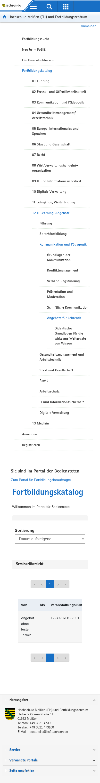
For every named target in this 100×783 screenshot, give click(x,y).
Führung (46, 223)
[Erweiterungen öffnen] (66, 6)
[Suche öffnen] (49, 6)
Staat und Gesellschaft (56, 370)
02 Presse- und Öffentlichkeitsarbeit (59, 91)
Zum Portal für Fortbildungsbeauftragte (41, 480)
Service (14, 750)
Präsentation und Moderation (60, 294)
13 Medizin (40, 423)
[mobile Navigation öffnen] (33, 6)
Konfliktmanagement (62, 270)
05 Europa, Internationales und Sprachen (55, 131)
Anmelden (88, 26)
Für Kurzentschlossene (38, 60)
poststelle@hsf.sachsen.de (49, 732)
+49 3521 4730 (40, 723)
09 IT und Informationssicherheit (56, 181)
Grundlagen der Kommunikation (59, 257)
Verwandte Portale (23, 760)
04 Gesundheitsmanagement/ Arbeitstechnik (54, 115)
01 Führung (41, 81)
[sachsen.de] (12, 7)
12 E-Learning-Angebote (51, 213)
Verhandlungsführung (63, 281)
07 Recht (38, 154)
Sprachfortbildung (53, 234)
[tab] (50, 700)
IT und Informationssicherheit (62, 402)
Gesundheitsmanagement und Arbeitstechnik (62, 357)
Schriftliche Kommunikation (68, 307)
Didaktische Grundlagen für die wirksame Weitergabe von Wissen (70, 335)
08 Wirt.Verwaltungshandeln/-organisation (55, 168)
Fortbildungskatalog (37, 70)
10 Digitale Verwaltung (49, 191)
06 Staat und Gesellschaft (51, 144)
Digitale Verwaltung (54, 412)
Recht (44, 380)
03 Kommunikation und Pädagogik (58, 102)
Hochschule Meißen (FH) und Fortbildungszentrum (47, 17)
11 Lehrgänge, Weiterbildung (53, 202)
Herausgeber (18, 700)
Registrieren (31, 445)
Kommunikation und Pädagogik (63, 244)
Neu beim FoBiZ (34, 49)
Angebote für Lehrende (64, 318)
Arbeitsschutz (49, 391)
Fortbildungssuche (36, 39)
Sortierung (24, 530)
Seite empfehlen (21, 771)
